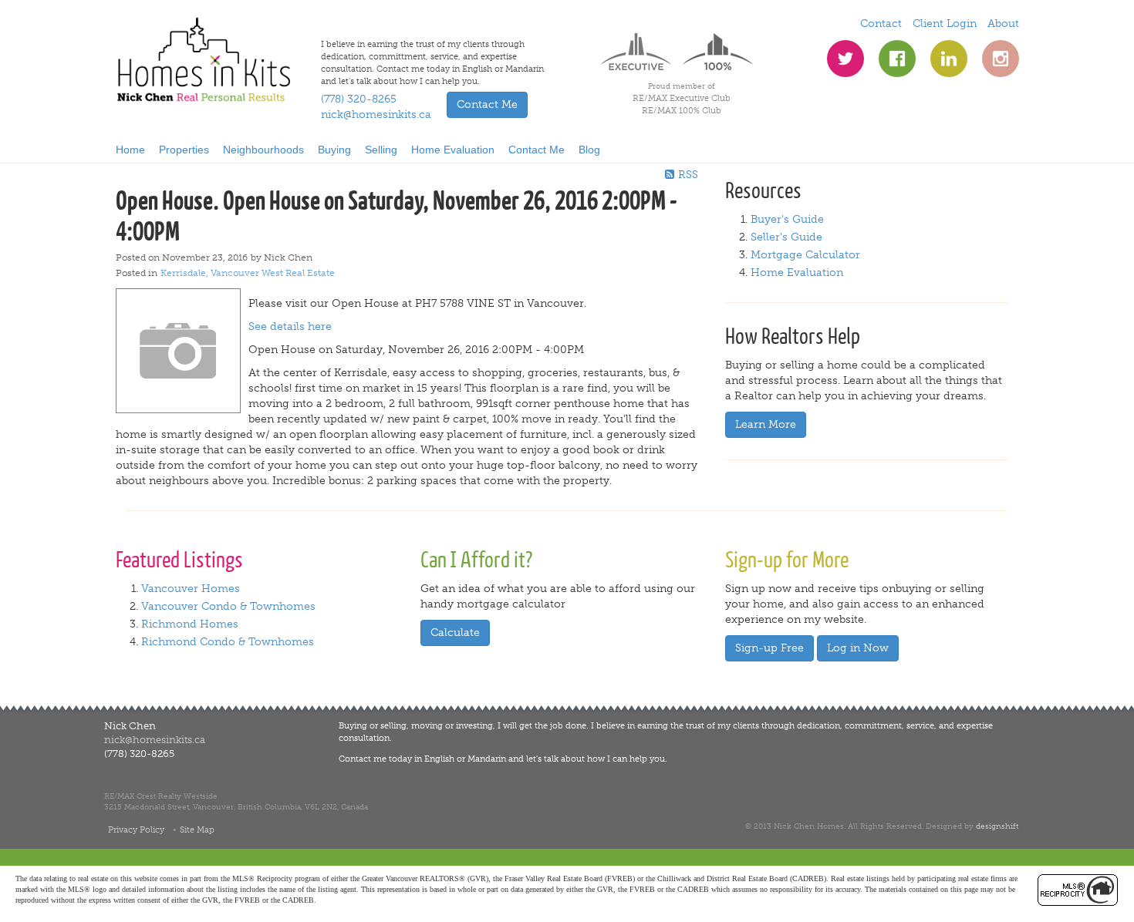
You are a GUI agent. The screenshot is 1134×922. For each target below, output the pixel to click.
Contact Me (536, 149)
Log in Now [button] (858, 647)
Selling (381, 149)
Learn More (765, 424)
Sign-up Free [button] (769, 647)
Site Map (197, 829)
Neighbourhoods (263, 149)
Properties (184, 149)
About (1003, 23)
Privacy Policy (136, 829)
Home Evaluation (452, 149)
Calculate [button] (455, 632)
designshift (997, 826)
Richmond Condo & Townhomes (227, 641)
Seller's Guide (786, 237)
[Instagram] (1000, 58)
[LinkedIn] (949, 58)
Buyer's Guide (787, 219)
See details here (290, 326)
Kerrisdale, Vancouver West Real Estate (247, 273)
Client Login (945, 23)
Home (130, 149)
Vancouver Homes (190, 588)
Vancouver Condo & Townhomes (228, 606)
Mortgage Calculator (805, 254)
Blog (589, 149)
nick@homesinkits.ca (376, 114)
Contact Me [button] (487, 104)
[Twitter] (845, 58)
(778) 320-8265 (359, 99)
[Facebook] (897, 58)
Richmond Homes (189, 624)
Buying (334, 149)
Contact (881, 23)
